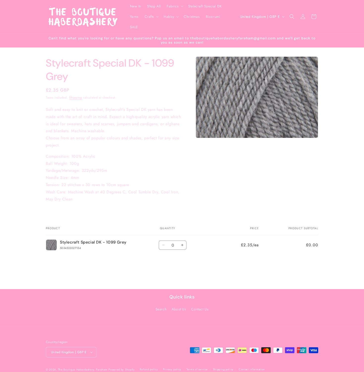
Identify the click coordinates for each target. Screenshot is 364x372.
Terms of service (197, 369)
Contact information (252, 369)
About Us (179, 309)
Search (161, 309)
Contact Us (199, 309)
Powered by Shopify (121, 370)
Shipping (75, 97)
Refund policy (149, 369)
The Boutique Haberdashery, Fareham (82, 370)
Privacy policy (172, 369)
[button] (174, 6)
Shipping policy (223, 369)
